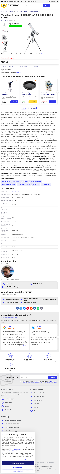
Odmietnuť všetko (18, 467)
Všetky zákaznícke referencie (9, 317)
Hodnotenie (4, 20)
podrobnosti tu (18, 449)
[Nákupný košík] (53, 5)
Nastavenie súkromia (46, 466)
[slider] (11, 328)
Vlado (9, 326)
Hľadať (46, 5)
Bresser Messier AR (17, 191)
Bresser (18, 72)
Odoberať (52, 377)
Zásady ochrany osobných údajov (18, 459)
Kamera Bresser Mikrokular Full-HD (48, 93)
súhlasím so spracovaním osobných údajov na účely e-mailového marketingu (39, 382)
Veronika (39, 326)
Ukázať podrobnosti (18, 471)
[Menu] (57, 5)
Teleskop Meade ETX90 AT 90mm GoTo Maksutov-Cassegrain (10, 94)
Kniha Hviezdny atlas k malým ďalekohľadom (28, 93)
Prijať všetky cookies (18, 463)
